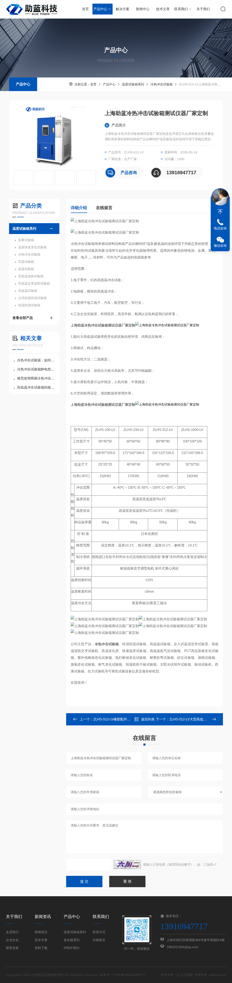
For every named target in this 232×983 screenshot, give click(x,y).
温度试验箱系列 (133, 84)
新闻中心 (143, 9)
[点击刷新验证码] (127, 864)
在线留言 (104, 207)
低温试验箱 (26, 269)
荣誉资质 (12, 948)
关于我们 (203, 9)
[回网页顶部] (220, 211)
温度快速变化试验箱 (32, 247)
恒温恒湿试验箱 (29, 305)
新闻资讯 (41, 932)
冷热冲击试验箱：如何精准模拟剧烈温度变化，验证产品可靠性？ (36, 360)
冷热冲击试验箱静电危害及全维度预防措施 (36, 369)
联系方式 (99, 932)
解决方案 (122, 9)
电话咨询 (220, 228)
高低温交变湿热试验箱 (34, 283)
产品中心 (100, 9)
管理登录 (200, 975)
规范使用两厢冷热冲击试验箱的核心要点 (36, 378)
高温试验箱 (26, 261)
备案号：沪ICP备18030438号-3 (122, 975)
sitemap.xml (217, 975)
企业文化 (12, 940)
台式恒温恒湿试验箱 (32, 298)
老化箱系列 (72, 940)
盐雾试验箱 (26, 240)
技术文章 (163, 9)
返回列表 (148, 719)
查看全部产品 (22, 318)
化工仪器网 (185, 975)
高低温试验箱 (27, 290)
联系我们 (181, 9)
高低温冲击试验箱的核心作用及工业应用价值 (36, 387)
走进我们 (12, 932)
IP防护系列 (71, 948)
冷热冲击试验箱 (161, 84)
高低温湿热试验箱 (31, 276)
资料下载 (41, 948)
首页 (85, 9)
